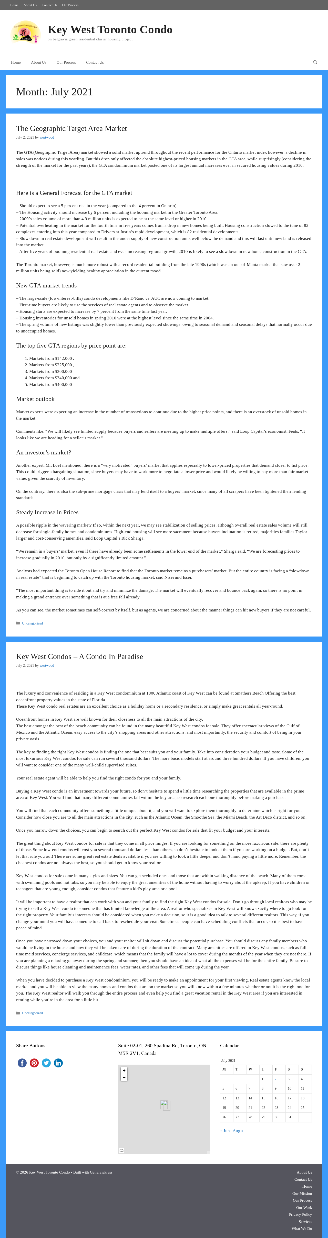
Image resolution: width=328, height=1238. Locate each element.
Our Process (70, 5)
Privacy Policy (300, 1214)
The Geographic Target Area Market (71, 128)
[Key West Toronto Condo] (25, 32)
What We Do (302, 1228)
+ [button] (124, 1070)
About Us (30, 5)
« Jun (225, 1130)
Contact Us (49, 5)
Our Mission (302, 1193)
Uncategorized (32, 623)
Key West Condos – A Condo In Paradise (79, 656)
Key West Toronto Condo (110, 29)
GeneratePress (101, 1172)
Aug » (238, 1130)
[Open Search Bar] (315, 62)
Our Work (304, 1208)
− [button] (124, 1077)
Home (14, 5)
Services (305, 1222)
